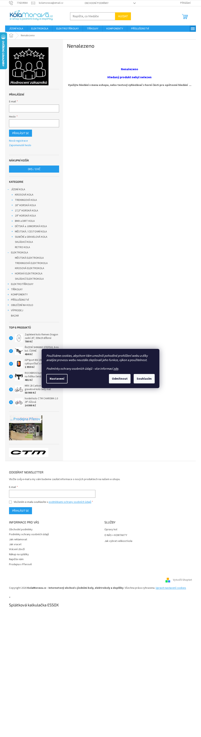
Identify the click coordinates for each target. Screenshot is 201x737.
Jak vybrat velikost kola (118, 541)
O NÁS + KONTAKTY (115, 535)
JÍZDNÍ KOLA (18, 189)
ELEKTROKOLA (19, 253)
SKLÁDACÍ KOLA (24, 242)
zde (115, 369)
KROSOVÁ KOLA (24, 195)
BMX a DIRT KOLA (25, 221)
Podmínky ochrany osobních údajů (29, 534)
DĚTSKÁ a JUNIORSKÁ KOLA (31, 226)
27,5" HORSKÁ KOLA (26, 211)
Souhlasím (144, 379)
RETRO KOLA (22, 247)
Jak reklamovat (18, 539)
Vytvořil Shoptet (182, 580)
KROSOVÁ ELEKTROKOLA (29, 268)
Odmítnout (120, 379)
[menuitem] (16, 28)
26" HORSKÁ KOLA (25, 205)
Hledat (123, 16)
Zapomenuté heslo (20, 145)
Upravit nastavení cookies (171, 588)
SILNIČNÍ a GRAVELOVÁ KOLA (31, 237)
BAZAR (15, 316)
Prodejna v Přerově (20, 564)
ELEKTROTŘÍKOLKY (22, 284)
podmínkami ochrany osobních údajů (70, 502)
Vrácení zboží (17, 549)
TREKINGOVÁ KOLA (26, 200)
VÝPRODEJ (17, 310)
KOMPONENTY (19, 295)
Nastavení (57, 379)
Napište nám (16, 559)
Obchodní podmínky (97, 3)
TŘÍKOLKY (17, 289)
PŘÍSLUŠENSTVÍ (20, 300)
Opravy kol (110, 529)
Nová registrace (18, 141)
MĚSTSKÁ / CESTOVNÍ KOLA (31, 232)
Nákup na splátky (19, 554)
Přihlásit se (20, 133)
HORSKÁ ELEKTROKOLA (28, 274)
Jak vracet (15, 544)
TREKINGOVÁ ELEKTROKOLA (31, 263)
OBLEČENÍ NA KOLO (22, 305)
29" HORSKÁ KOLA (25, 216)
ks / (34, 169)
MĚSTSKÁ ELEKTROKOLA (29, 258)
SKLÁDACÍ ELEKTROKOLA (29, 279)
